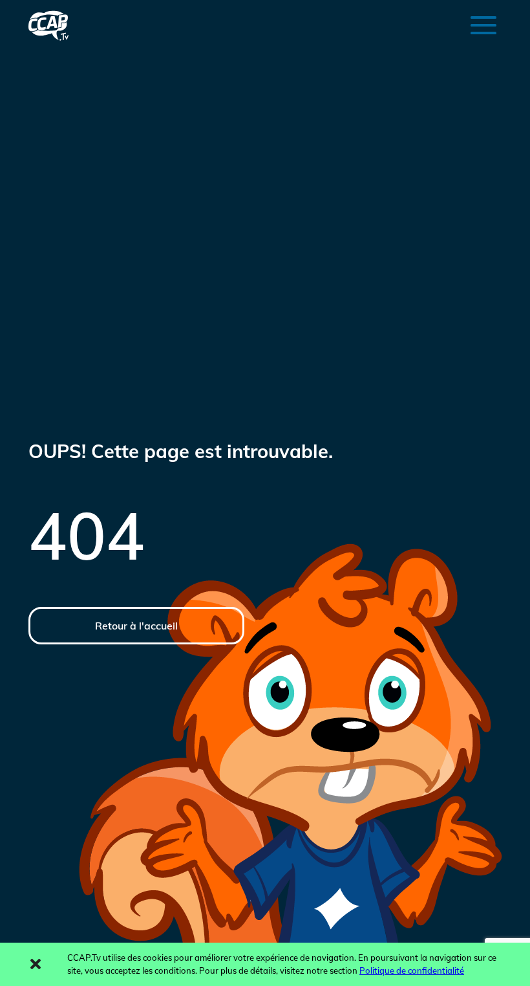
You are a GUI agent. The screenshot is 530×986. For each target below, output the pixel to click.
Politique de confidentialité (411, 970)
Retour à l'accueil (136, 625)
